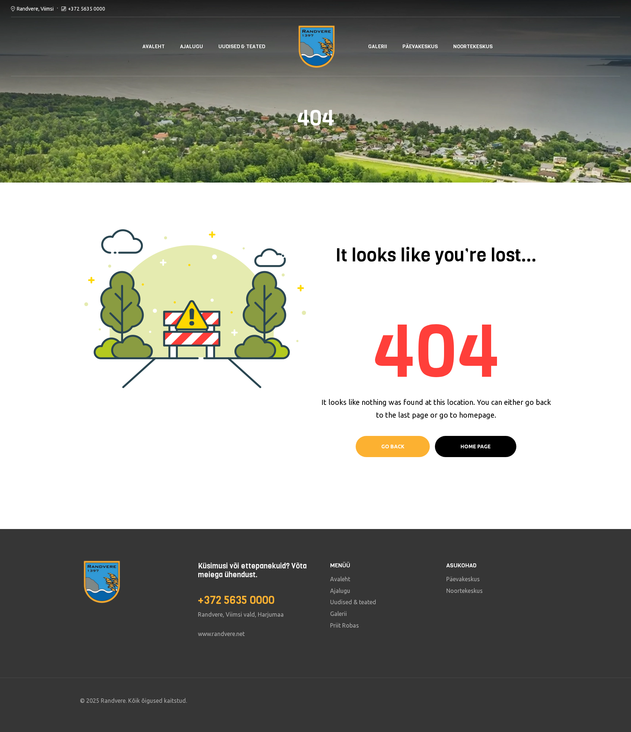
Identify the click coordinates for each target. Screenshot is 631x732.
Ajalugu (191, 46)
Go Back (392, 446)
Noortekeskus (473, 46)
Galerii (377, 46)
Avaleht (153, 46)
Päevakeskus (420, 46)
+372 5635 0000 (86, 9)
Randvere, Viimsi (35, 9)
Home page (475, 446)
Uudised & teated (241, 46)
